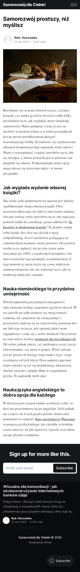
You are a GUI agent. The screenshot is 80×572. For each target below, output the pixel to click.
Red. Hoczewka (25, 38)
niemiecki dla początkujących (55, 339)
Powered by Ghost (40, 542)
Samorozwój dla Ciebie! (24, 4)
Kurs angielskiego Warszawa (55, 419)
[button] (73, 5)
